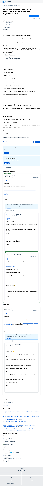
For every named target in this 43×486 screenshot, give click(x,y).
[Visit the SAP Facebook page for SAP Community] (18, 470)
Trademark (11, 480)
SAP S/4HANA (5, 29)
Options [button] (39, 16)
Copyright (10, 477)
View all (4, 463)
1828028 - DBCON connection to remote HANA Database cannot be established (19, 190)
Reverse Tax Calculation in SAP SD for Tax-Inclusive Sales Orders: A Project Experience (20, 428)
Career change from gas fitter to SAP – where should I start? (14, 421)
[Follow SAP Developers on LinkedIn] (24, 470)
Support (32, 480)
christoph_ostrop (9, 21)
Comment (37, 141)
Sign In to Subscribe (34, 16)
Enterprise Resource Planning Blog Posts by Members (14, 414)
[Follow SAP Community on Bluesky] (20, 470)
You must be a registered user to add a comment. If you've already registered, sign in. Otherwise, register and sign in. (20, 205)
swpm (28, 137)
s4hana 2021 (24, 137)
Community (9, 1)
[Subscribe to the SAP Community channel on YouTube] (22, 470)
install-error (18, 137)
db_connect (5, 137)
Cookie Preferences (10, 483)
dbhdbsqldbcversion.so (12, 137)
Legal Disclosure (32, 477)
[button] (25, 25)
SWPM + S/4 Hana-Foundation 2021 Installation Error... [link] (12, 5)
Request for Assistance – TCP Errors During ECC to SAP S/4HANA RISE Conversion (19, 425)
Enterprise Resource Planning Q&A (10, 419)
